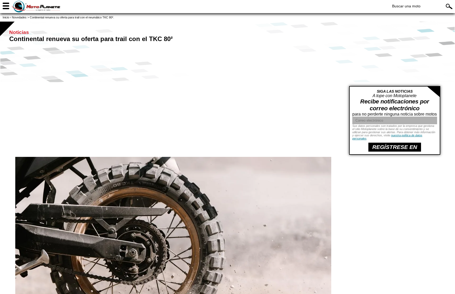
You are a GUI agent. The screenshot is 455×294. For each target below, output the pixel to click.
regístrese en (394, 147)
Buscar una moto (406, 6)
